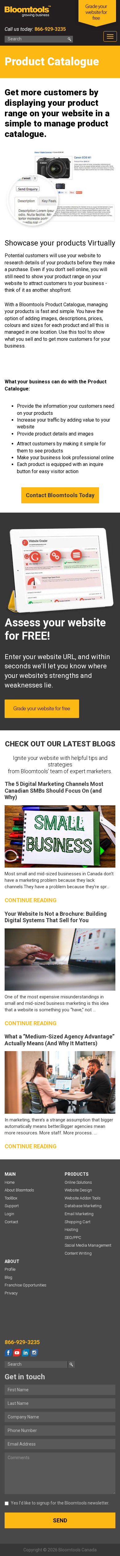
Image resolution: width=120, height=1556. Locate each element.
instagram (34, 1352)
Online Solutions (78, 1182)
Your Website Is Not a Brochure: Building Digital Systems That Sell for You (56, 917)
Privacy (11, 1293)
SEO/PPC (73, 1237)
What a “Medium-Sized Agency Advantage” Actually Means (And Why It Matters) (59, 1039)
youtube (17, 1352)
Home (9, 1182)
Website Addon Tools (83, 1198)
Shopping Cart (77, 1222)
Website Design (78, 1190)
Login (9, 1213)
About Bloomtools (19, 1190)
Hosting (71, 1229)
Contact (11, 1222)
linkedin (25, 1352)
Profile (10, 1269)
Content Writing (78, 1253)
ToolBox (11, 1198)
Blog (8, 1277)
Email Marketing (79, 1213)
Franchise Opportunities (25, 1285)
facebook (8, 1352)
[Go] (69, 39)
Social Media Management (88, 1245)
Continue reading (31, 900)
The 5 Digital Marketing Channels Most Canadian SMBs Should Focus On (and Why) (54, 790)
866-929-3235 (49, 29)
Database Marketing (83, 1205)
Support (12, 1205)
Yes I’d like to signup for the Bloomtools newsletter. (60, 1502)
